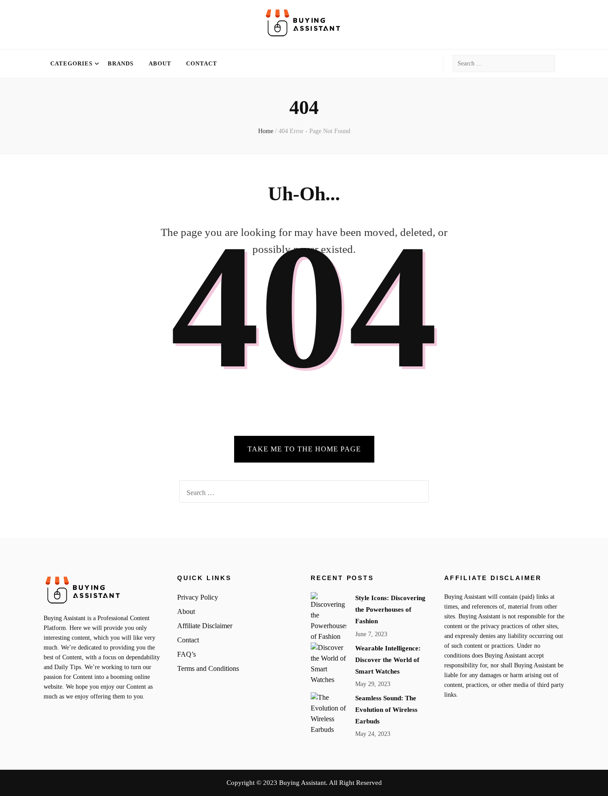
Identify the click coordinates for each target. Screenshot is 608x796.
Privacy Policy (197, 597)
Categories (71, 63)
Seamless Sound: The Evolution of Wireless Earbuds (386, 709)
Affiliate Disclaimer (204, 625)
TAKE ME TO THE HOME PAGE (304, 449)
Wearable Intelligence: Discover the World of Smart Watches (388, 660)
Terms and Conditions (208, 668)
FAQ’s (186, 654)
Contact (201, 63)
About (160, 63)
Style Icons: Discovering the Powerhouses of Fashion (390, 609)
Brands (121, 63)
